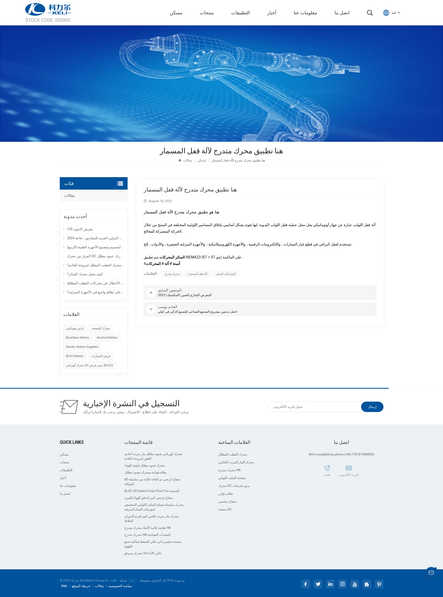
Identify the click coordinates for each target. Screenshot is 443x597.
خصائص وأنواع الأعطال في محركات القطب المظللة (95, 283)
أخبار (271, 12)
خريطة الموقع (81, 586)
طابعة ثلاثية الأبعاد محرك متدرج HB (147, 528)
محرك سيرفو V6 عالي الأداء (143, 553)
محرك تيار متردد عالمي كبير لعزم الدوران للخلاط (151, 518)
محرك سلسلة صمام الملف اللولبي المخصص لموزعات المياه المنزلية (154, 507)
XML (64, 586)
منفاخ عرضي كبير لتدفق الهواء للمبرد (148, 498)
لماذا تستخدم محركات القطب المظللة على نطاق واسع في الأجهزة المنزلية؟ (95, 292)
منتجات (207, 12)
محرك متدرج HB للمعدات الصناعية (147, 534)
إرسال (372, 407)
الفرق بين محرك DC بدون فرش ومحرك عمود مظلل (95, 256)
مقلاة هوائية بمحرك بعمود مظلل (145, 472)
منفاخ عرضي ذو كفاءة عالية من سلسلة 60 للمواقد (152, 481)
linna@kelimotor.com (343, 481)
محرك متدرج (172, 274)
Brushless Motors (77, 337)
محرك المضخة (101, 328)
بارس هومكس (75, 328)
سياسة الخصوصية (120, 586)
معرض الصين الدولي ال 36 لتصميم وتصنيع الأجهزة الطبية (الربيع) (95, 247)
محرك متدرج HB (229, 470)
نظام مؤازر (225, 493)
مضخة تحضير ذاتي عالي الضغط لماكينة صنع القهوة (153, 544)
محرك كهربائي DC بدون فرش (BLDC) (89, 365)
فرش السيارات (100, 356)
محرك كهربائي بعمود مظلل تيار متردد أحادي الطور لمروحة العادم (153, 456)
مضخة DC (225, 509)
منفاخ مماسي (227, 501)
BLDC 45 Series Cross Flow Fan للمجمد (151, 491)
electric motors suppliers (82, 347)
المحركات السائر (226, 274)
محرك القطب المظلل (232, 454)
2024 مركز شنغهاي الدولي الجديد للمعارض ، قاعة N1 (95, 238)
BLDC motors (74, 356)
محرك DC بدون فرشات (234, 486)
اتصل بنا (342, 12)
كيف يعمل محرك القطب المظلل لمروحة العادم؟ (95, 265)
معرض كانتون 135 (80, 229)
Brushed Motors (107, 337)
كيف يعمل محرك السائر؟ (85, 274)
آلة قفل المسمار (197, 274)
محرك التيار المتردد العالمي (236, 462)
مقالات (187, 160)
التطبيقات (240, 12)
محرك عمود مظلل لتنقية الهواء (144, 465)
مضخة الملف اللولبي (232, 478)
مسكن (176, 12)
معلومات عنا (305, 12)
